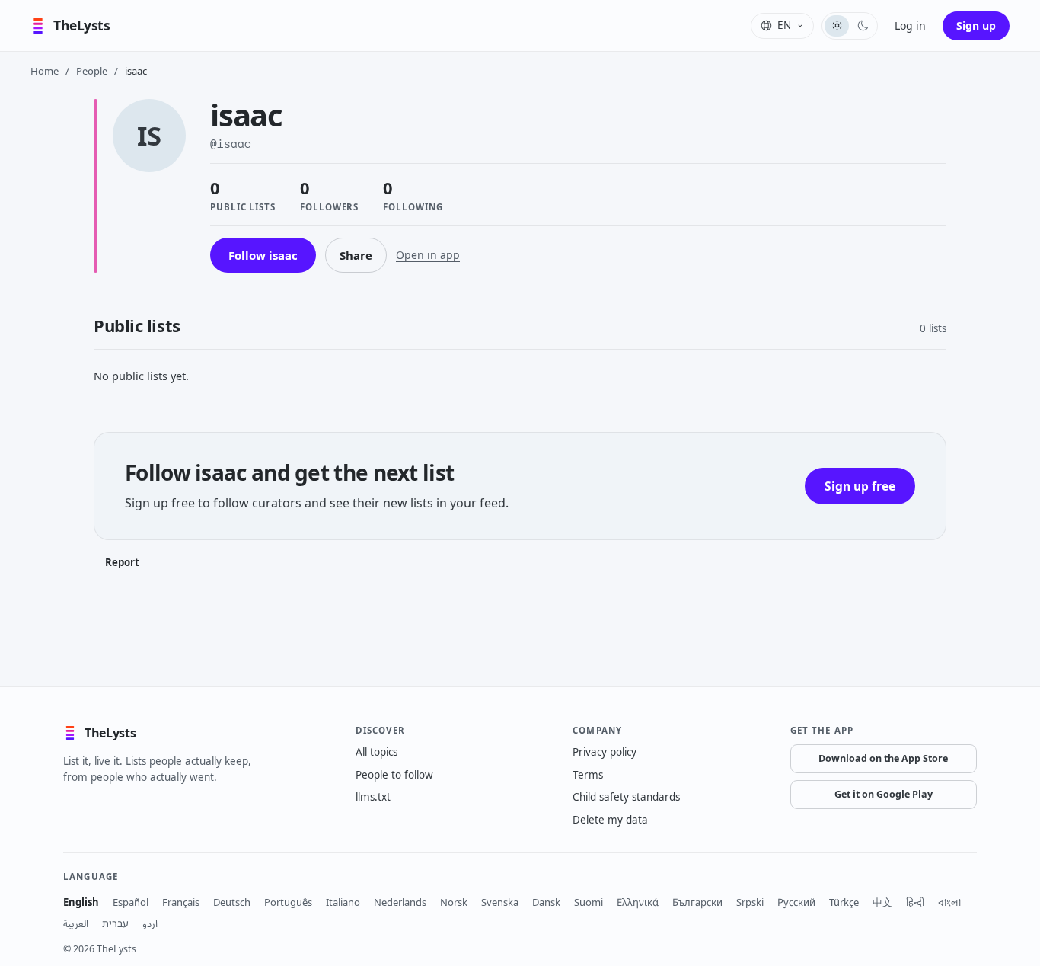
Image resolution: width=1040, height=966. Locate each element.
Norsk (453, 902)
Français (180, 902)
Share (356, 255)
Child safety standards (626, 797)
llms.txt (373, 797)
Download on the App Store (883, 758)
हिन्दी (915, 902)
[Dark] (862, 26)
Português (288, 902)
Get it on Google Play (883, 794)
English (81, 902)
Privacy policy (604, 752)
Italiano (343, 902)
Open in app (428, 255)
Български (697, 902)
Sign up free (860, 486)
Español (130, 902)
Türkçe (844, 902)
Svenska (499, 902)
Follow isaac (263, 255)
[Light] (837, 26)
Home (44, 71)
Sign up (976, 25)
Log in (910, 25)
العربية (75, 923)
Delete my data (610, 820)
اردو (150, 923)
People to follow (394, 775)
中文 (882, 902)
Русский (796, 902)
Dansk (546, 902)
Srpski (750, 902)
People (91, 71)
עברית (115, 923)
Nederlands (400, 902)
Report (122, 562)
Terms (588, 775)
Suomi (588, 902)
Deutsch (231, 902)
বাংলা (949, 902)
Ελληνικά (638, 902)
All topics (376, 752)
